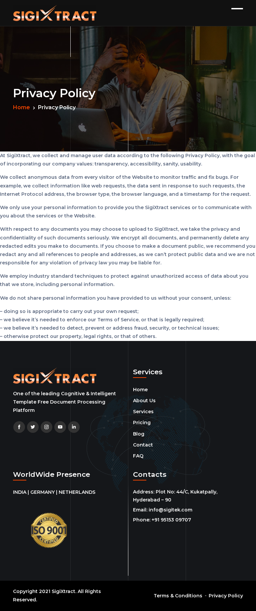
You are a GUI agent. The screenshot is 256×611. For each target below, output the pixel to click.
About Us (144, 401)
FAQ (138, 456)
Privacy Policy (226, 596)
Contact (143, 445)
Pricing (142, 423)
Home (21, 107)
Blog (138, 434)
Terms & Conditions (178, 596)
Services (143, 412)
